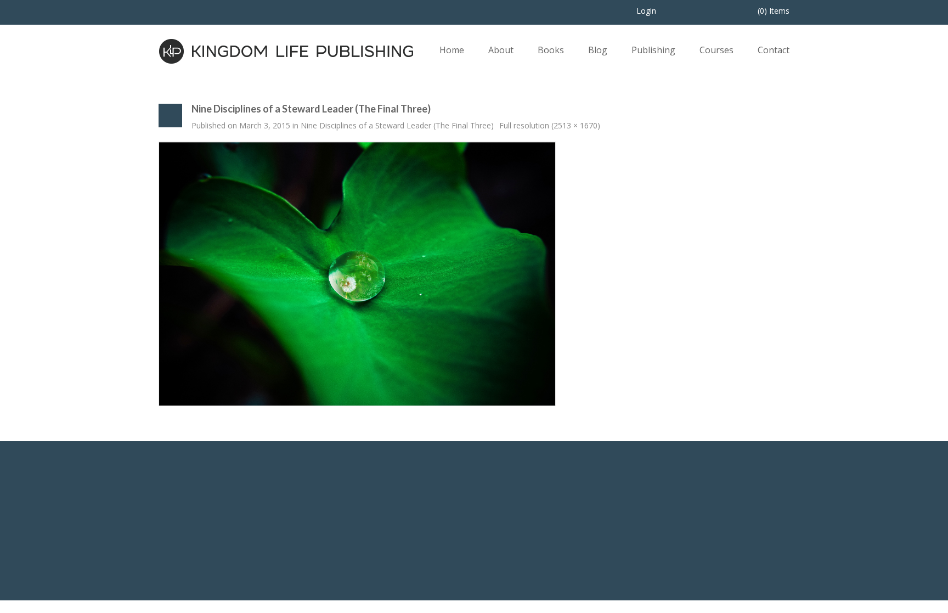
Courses (716, 50)
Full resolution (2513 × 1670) (549, 125)
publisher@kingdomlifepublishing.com (379, 534)
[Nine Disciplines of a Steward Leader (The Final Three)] (357, 273)
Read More (178, 542)
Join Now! (540, 538)
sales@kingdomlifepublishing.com (372, 547)
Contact (773, 50)
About (501, 50)
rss (716, 530)
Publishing (653, 50)
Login (646, 10)
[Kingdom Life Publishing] (287, 50)
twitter (686, 530)
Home (451, 50)
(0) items (773, 10)
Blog (597, 50)
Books (551, 50)
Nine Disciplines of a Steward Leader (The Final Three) (397, 125)
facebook (657, 530)
